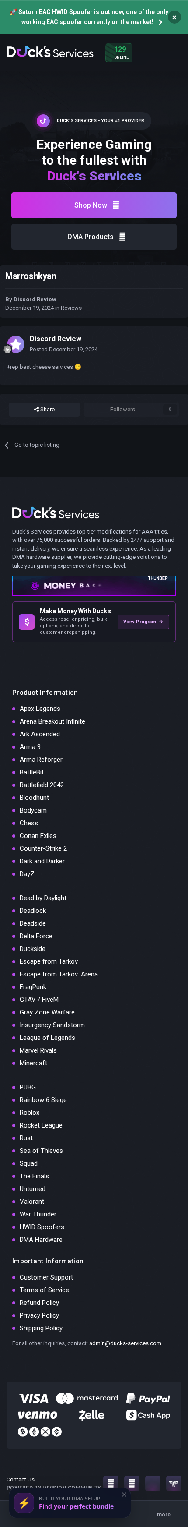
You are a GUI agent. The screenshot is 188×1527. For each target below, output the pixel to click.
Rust (26, 1138)
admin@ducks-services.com (125, 1343)
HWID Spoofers (42, 1227)
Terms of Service (44, 1290)
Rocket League (41, 1125)
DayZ (27, 874)
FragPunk (33, 987)
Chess (29, 823)
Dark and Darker (42, 861)
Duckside (32, 949)
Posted (63, 349)
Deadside (33, 923)
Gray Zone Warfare (47, 1012)
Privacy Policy (39, 1315)
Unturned (32, 1189)
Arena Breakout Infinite (52, 721)
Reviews (71, 307)
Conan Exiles (38, 836)
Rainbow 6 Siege (43, 1100)
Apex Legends (40, 709)
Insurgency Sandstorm (52, 1025)
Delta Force (36, 936)
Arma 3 (30, 747)
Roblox (29, 1113)
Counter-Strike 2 (43, 848)
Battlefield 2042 (42, 785)
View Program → (143, 622)
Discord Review (35, 299)
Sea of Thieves (41, 1151)
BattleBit (32, 772)
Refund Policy (39, 1303)
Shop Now (90, 205)
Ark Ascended (40, 734)
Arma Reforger (41, 760)
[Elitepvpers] (173, 1483)
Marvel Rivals (38, 1050)
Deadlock (33, 911)
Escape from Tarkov (49, 961)
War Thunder (38, 1214)
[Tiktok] (152, 1483)
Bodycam (33, 810)
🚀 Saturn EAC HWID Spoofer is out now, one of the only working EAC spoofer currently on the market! (89, 16)
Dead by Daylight (43, 898)
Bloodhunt (34, 798)
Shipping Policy (41, 1328)
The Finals (34, 1176)
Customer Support (46, 1277)
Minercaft (33, 1063)
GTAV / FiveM (39, 1000)
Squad (29, 1163)
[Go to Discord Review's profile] (15, 344)
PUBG (28, 1087)
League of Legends (47, 1038)
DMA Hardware (41, 1240)
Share (47, 409)
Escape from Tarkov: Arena (59, 974)
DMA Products (90, 237)
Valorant (32, 1201)
